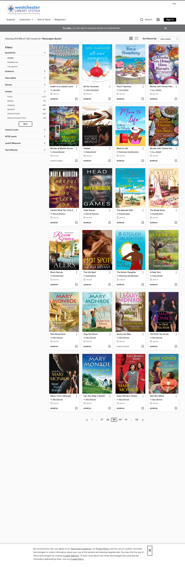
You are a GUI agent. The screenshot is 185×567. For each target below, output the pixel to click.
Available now (12, 62)
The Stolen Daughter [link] (126, 272)
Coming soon (12, 67)
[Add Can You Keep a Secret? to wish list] (109, 408)
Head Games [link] (89, 210)
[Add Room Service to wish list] (76, 285)
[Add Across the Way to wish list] (142, 346)
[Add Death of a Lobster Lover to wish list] (76, 99)
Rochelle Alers (124, 214)
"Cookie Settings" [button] (71, 555)
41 (126, 419)
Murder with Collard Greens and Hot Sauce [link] (162, 148)
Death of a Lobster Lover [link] (61, 86)
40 (120, 419)
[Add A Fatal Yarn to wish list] (176, 285)
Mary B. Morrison (59, 214)
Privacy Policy (102, 548)
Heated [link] (87, 148)
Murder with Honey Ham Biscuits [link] (162, 86)
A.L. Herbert (156, 90)
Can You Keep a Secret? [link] (94, 396)
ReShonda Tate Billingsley (129, 152)
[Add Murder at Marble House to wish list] (76, 161)
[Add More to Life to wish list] (142, 161)
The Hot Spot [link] (90, 272)
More (25, 124)
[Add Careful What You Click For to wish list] (76, 223)
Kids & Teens (44, 19)
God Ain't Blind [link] (157, 396)
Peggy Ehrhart (157, 276)
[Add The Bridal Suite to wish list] (176, 223)
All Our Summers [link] (91, 86)
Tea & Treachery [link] (124, 86)
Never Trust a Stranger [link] (60, 396)
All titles (10, 58)
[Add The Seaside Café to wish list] (142, 223)
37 (101, 419)
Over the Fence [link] (90, 334)
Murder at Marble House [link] (61, 148)
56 (136, 419)
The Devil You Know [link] (159, 334)
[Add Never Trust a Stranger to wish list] (76, 408)
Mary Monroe (58, 338)
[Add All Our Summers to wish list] (109, 99)
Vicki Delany (124, 90)
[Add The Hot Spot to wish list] (109, 285)
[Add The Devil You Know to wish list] (176, 346)
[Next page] (142, 419)
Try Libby (67, 28)
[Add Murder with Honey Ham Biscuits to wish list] (176, 99)
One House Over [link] (58, 334)
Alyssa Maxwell (58, 152)
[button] (146, 20)
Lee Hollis (56, 90)
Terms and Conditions (81, 548)
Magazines (60, 19)
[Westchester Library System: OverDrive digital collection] (25, 9)
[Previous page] (87, 419)
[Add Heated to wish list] (109, 161)
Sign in (169, 19)
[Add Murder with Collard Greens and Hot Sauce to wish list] (176, 161)
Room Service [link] (56, 272)
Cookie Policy (77, 559)
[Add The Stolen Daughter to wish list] (142, 285)
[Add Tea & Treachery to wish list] (142, 99)
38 (107, 419)
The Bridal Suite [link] (157, 210)
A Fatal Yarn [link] (155, 272)
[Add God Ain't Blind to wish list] (176, 408)
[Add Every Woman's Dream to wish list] (142, 408)
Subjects (11, 19)
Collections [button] (25, 19)
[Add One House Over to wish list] (76, 346)
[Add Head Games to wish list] (109, 223)
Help (174, 4)
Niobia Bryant (91, 152)
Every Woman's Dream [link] (127, 396)
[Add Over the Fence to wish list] (109, 346)
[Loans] (158, 20)
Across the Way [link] (124, 334)
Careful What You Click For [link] (62, 210)
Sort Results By (150, 38)
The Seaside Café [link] (125, 210)
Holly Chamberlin (92, 90)
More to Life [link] (122, 148)
